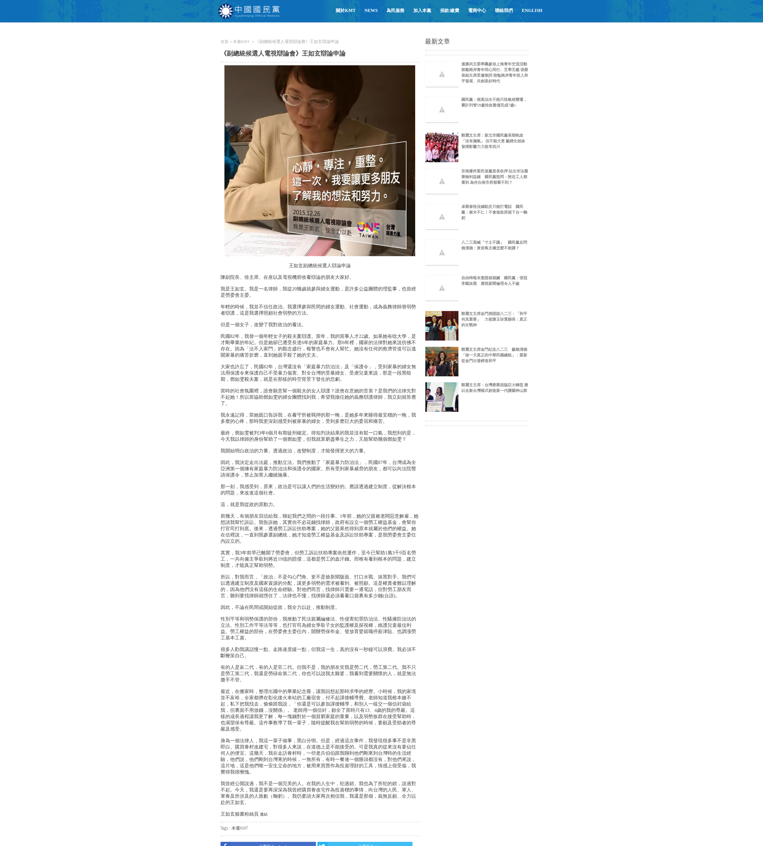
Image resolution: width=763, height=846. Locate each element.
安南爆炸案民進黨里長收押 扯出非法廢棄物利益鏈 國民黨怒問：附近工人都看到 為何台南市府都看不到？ (494, 177)
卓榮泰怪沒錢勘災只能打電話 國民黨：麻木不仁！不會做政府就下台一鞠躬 (494, 212)
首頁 (224, 41)
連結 (264, 814)
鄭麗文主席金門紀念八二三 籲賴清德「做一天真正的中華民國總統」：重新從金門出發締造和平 (494, 355)
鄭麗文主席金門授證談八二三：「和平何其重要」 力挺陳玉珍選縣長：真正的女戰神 (494, 319)
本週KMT (241, 41)
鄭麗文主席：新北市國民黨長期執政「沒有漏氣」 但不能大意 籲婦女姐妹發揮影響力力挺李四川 (493, 141)
